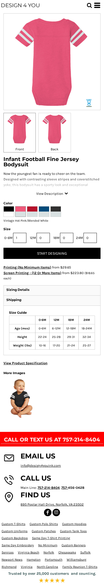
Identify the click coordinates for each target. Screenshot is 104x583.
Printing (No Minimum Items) (27, 267)
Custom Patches (44, 531)
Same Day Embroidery (18, 545)
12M (33, 238)
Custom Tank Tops (73, 531)
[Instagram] (56, 512)
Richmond (9, 567)
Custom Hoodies (74, 524)
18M (56, 238)
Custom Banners (74, 545)
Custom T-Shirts (13, 524)
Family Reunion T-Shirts (79, 567)
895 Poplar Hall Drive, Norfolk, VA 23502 (52, 504)
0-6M (8, 238)
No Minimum (47, 545)
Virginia (27, 567)
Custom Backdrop (15, 538)
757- (64, 488)
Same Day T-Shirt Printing (51, 538)
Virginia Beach (28, 552)
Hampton (34, 559)
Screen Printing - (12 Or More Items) (32, 273)
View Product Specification (25, 363)
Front (19, 149)
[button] (89, 5)
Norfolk (48, 552)
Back (54, 149)
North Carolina (47, 567)
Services (8, 552)
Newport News (12, 559)
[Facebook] (47, 512)
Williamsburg (76, 559)
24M (79, 238)
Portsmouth (53, 559)
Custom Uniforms (14, 531)
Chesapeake (67, 552)
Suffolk (85, 552)
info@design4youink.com (41, 466)
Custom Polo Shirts (44, 524)
